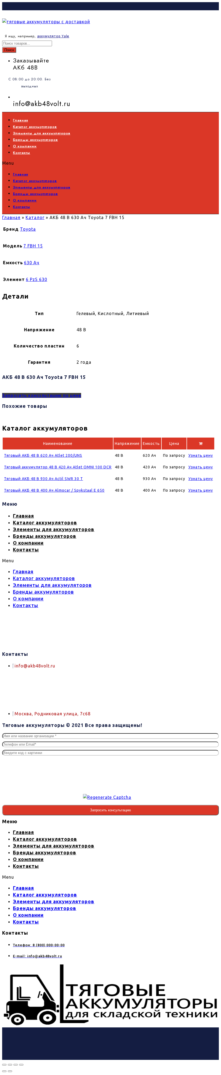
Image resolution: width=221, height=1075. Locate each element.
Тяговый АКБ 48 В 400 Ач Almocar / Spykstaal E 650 (54, 490)
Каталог (35, 217)
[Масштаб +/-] (4, 1065)
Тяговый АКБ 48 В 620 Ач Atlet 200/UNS (43, 455)
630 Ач (31, 262)
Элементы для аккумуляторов (41, 133)
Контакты (21, 152)
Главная (20, 120)
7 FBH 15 (33, 245)
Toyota (28, 229)
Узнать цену (200, 455)
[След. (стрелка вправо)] (10, 1071)
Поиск (9, 50)
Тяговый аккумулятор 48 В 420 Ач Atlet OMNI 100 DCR (58, 467)
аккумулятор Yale (53, 36)
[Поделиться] (15, 1065)
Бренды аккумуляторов (35, 139)
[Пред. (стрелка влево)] (4, 1071)
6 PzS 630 (36, 279)
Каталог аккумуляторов (35, 126)
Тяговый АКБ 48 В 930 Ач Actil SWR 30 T (43, 479)
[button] (99, 163)
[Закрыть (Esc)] (21, 1065)
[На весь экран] (10, 1065)
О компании (25, 146)
